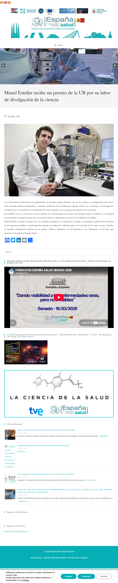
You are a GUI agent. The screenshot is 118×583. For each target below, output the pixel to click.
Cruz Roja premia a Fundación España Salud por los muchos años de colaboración (45, 474)
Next (114, 65)
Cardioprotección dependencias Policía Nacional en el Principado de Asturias (43, 445)
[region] (59, 66)
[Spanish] (9, 1)
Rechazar (86, 576)
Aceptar (68, 576)
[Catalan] (2, 1)
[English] (5, 1)
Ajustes (103, 576)
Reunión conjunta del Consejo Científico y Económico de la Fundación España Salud (46, 430)
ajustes (26, 580)
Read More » (104, 436)
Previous (3, 65)
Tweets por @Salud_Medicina (16, 531)
